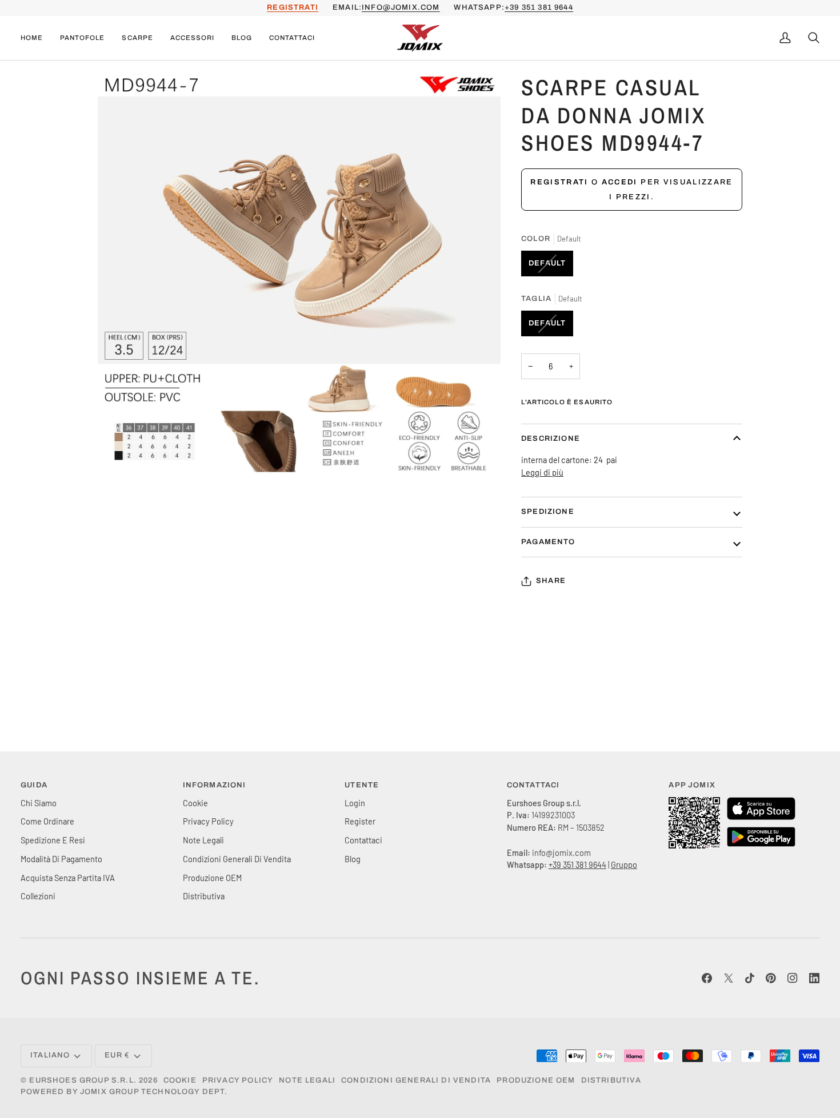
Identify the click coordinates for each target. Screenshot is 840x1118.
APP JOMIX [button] (692, 785)
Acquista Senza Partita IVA (68, 877)
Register (360, 821)
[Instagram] (792, 978)
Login (355, 803)
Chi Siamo (39, 803)
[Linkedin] (814, 978)
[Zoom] (119, 455)
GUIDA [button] (34, 785)
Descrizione (550, 439)
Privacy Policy (208, 821)
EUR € (117, 1055)
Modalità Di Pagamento (61, 859)
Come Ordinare (47, 821)
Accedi (620, 182)
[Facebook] (707, 978)
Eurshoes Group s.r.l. (83, 1080)
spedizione (547, 512)
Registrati (559, 182)
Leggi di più (542, 472)
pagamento (548, 542)
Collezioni (38, 896)
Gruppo (624, 864)
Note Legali (203, 840)
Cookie (195, 803)
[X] (728, 978)
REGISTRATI (292, 7)
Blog (353, 859)
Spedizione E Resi (53, 840)
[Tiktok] (749, 978)
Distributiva (204, 896)
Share (551, 581)
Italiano (50, 1055)
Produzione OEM (212, 877)
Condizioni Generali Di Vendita (237, 859)
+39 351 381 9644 (539, 7)
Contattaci (363, 840)
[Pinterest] (771, 978)
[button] (82, 38)
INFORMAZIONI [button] (214, 785)
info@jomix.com (400, 7)
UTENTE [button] (362, 785)
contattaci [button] (533, 785)
